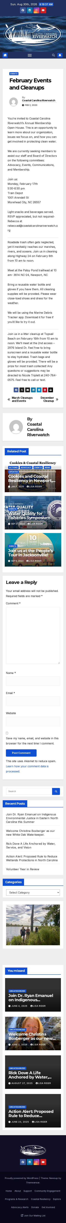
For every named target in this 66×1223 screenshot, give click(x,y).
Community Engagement (47, 1190)
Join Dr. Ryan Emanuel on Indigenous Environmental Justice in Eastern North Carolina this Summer (32, 818)
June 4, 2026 (20, 1006)
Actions (13, 467)
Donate (35, 1207)
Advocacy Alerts (20, 1207)
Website (11, 713)
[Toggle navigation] (30, 55)
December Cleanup (47, 399)
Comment (13, 603)
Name (11, 673)
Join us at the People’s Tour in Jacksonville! (30, 552)
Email (10, 693)
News (47, 467)
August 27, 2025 (22, 1083)
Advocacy (26, 467)
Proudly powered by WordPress (22, 1178)
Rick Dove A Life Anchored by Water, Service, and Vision (28, 1077)
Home (9, 1190)
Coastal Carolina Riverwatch (38, 100)
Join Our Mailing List (34, 1215)
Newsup (53, 1178)
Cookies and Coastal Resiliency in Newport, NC (30, 480)
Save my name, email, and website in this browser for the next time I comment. (32, 741)
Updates (13, 472)
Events (13, 74)
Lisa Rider (35, 486)
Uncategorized (17, 991)
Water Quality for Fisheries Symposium (29, 515)
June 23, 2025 (21, 1122)
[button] (53, 55)
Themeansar (32, 1182)
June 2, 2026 (20, 1044)
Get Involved (48, 1207)
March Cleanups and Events (22, 399)
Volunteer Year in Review (22, 869)
